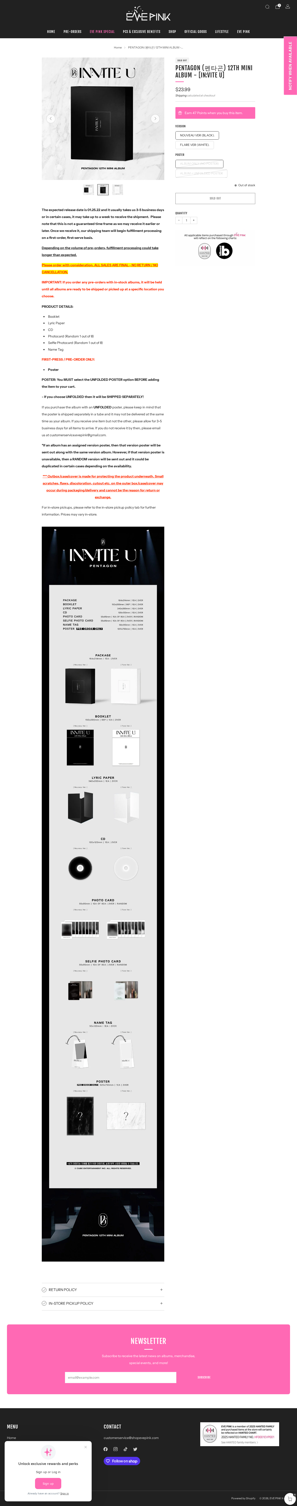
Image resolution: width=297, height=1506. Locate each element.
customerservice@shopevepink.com (131, 1438)
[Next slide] (155, 119)
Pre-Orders (72, 32)
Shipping (181, 95)
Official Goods (195, 32)
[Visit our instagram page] (115, 1449)
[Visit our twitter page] (135, 1449)
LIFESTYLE (222, 32)
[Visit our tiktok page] (125, 1449)
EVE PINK (243, 32)
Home (51, 32)
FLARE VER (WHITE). (194, 145)
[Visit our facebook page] (106, 1449)
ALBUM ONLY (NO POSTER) (199, 163)
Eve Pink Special (102, 32)
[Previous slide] (51, 119)
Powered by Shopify (243, 1498)
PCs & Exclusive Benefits (141, 32)
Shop (172, 32)
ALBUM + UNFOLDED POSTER (201, 173)
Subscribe (204, 1377)
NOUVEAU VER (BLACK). (197, 135)
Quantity (181, 213)
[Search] (267, 6)
